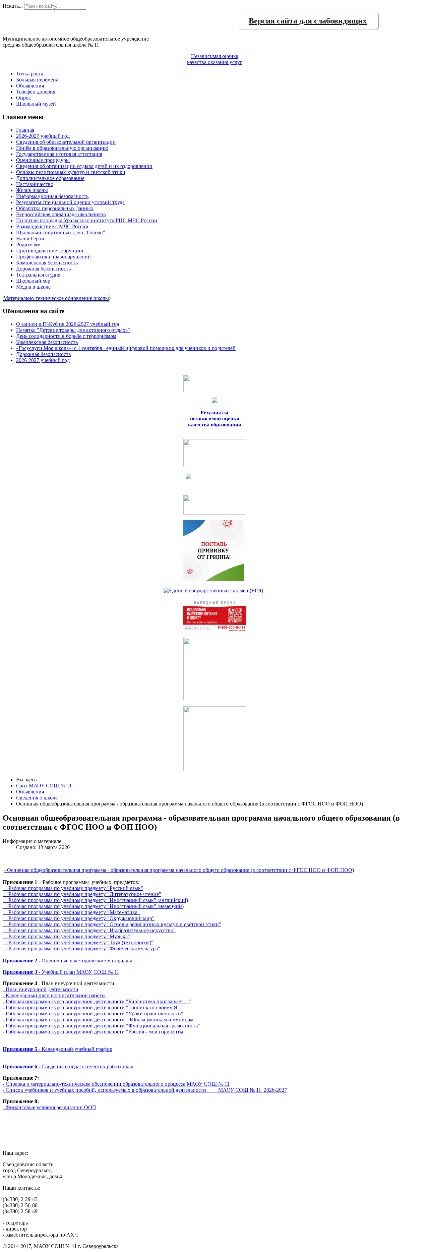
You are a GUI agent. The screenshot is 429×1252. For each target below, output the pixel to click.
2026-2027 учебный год (43, 136)
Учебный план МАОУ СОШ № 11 (61, 972)
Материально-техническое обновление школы (56, 298)
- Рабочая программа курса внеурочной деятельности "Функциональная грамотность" (101, 1025)
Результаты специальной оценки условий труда (70, 202)
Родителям (28, 244)
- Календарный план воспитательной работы (54, 995)
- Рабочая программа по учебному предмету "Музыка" (66, 936)
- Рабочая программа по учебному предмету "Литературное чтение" (82, 894)
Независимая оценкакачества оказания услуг (214, 59)
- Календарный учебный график (57, 1049)
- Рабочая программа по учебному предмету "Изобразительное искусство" (89, 930)
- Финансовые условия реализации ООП (49, 1107)
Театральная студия (38, 275)
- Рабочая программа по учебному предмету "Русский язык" (73, 888)
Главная (25, 130)
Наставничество (34, 184)
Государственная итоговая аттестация (59, 154)
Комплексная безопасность (47, 262)
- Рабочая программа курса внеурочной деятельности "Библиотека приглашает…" (97, 1001)
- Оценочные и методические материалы (67, 960)
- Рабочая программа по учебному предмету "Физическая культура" (81, 948)
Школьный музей (36, 104)
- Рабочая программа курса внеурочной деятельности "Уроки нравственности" (93, 1013)
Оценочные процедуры (43, 160)
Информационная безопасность (52, 196)
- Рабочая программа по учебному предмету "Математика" (71, 912)
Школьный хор (33, 281)
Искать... (13, 6)
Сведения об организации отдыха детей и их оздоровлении (84, 166)
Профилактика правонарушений (53, 256)
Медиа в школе (33, 287)
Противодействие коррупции (49, 250)
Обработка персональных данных (55, 208)
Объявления (30, 85)
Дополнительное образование (50, 178)
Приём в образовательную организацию (62, 148)
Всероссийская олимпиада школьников (61, 214)
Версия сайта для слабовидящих (308, 20)
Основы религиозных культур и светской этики (70, 172)
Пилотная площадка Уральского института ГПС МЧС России (86, 220)
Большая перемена (37, 79)
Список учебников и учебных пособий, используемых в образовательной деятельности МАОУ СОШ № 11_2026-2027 (146, 1090)
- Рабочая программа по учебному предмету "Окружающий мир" (79, 918)
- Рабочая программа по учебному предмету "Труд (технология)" (78, 942)
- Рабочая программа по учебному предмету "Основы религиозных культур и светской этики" (112, 924)
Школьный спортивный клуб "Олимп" (60, 232)
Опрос (23, 98)
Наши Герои (30, 238)
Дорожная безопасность (43, 269)
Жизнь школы (32, 190)
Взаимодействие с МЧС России (52, 226)
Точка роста (29, 73)
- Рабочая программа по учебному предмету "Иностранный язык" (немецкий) (93, 906)
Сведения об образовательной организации (66, 142)
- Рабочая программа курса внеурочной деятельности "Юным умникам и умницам (98, 1019)
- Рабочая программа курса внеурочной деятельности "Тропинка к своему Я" (91, 1007)
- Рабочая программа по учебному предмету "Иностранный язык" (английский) (95, 900)
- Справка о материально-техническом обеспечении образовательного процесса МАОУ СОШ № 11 (116, 1084)
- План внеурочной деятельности (40, 989)
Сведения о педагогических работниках (68, 1066)
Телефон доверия (35, 92)
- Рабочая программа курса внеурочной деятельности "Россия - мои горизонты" (95, 1031)
